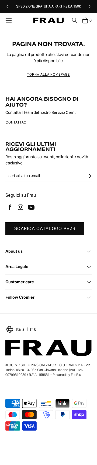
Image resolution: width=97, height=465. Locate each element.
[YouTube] (31, 207)
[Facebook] (9, 207)
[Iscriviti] (88, 176)
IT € (33, 329)
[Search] (74, 20)
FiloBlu (76, 375)
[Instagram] (20, 207)
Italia (20, 329)
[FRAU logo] (48, 20)
